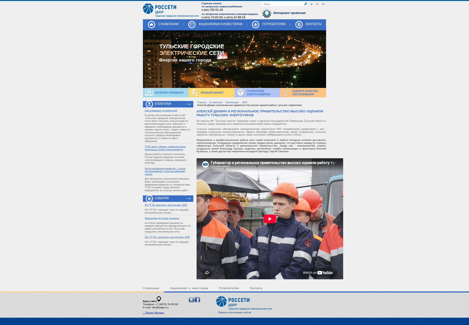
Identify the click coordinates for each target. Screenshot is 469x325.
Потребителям (274, 24)
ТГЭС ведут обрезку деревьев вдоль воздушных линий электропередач (165, 148)
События (162, 198)
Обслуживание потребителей (161, 110)
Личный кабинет (212, 92)
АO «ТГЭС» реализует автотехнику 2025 (167, 237)
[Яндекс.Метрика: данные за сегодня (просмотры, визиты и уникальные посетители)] (153, 312)
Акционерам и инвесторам (220, 24)
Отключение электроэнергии (258, 92)
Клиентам (163, 104)
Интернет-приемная (169, 92)
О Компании (168, 24)
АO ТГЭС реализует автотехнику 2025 (166, 205)
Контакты (314, 24)
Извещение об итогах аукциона (162, 218)
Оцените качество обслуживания (305, 92)
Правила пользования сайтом (234, 312)
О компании (151, 288)
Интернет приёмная (289, 13)
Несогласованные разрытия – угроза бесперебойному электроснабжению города (165, 171)
